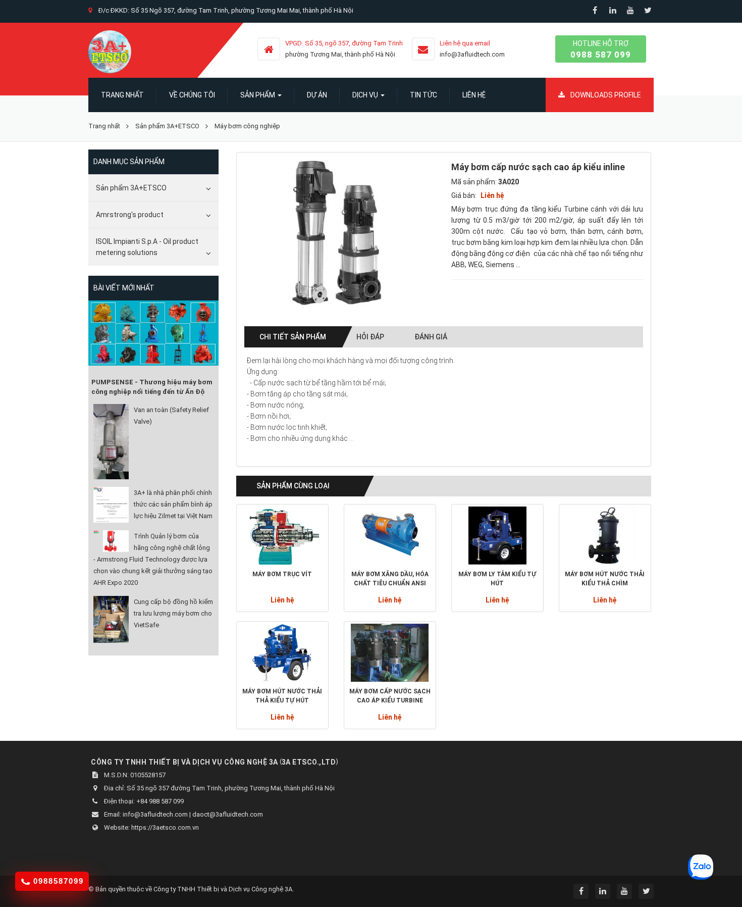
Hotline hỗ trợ (600, 49)
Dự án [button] (317, 95)
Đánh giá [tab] (430, 337)
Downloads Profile (605, 95)
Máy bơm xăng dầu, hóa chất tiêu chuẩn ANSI (390, 579)
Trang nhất (122, 95)
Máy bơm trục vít (282, 574)
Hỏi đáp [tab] (370, 337)
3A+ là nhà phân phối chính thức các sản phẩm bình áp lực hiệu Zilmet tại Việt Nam (173, 504)
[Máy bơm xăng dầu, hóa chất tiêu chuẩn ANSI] (390, 536)
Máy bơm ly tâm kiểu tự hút (497, 579)
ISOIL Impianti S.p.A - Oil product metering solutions (147, 247)
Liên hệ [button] (474, 95)
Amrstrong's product (130, 215)
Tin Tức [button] (423, 95)
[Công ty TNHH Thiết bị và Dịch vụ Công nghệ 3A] (109, 51)
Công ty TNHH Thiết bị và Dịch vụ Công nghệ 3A (222, 889)
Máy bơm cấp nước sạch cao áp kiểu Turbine (390, 696)
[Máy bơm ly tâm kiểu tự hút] (497, 536)
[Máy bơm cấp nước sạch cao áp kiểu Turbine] (390, 653)
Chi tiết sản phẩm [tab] (292, 337)
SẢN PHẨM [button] (258, 95)
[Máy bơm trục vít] (282, 536)
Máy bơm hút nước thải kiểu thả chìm (605, 579)
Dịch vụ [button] (366, 95)
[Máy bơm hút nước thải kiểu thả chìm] (605, 536)
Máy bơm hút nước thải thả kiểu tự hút (282, 696)
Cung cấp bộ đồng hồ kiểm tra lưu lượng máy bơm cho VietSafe (173, 613)
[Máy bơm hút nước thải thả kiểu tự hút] (282, 653)
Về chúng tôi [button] (192, 95)
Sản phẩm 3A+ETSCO (131, 188)
